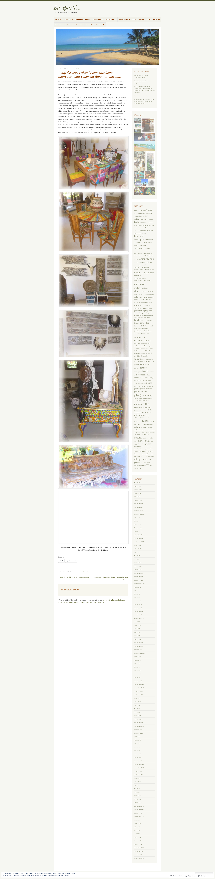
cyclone (140, 284)
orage (152, 378)
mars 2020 (137, 674)
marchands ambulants (140, 348)
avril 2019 (137, 712)
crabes (143, 276)
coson (137, 272)
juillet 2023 (137, 549)
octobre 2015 (138, 855)
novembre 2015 (139, 851)
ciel (147, 262)
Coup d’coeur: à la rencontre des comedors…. (73, 577)
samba (136, 430)
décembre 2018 (139, 722)
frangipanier (137, 308)
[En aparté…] (107, 47)
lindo (146, 341)
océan (136, 377)
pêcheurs (139, 415)
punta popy (141, 412)
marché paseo (141, 351)
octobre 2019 (138, 691)
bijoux (143, 230)
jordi (143, 331)
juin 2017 (137, 785)
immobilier (90, 25)
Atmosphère (68, 19)
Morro (136, 362)
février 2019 (138, 719)
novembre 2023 (139, 538)
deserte (147, 292)
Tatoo (140, 444)
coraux (137, 270)
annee (140, 213)
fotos (149, 306)
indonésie (150, 326)
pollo (143, 407)
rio (144, 425)
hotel (136, 320)
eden (145, 297)
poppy (148, 407)
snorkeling (145, 434)
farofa (141, 302)
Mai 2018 (137, 747)
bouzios (147, 239)
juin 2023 (137, 552)
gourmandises (138, 313)
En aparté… (67, 7)
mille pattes (144, 359)
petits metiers (146, 389)
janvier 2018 (138, 761)
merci (149, 353)
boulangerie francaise (140, 233)
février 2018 (138, 757)
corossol (151, 269)
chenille (150, 256)
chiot (136, 262)
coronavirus (144, 270)
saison (137, 427)
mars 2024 (137, 524)
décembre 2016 (139, 806)
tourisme (149, 451)
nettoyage (138, 372)
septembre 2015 (139, 858)
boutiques (139, 239)
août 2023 (137, 545)
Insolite (141, 19)
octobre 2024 (138, 510)
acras (143, 210)
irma (136, 328)
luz (149, 343)
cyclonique (139, 288)
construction (144, 267)
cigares (140, 265)
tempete (146, 444)
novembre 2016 (139, 809)
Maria (147, 350)
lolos (136, 343)
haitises (146, 315)
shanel (138, 434)
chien (142, 259)
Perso (149, 19)
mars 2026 (137, 486)
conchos (136, 267)
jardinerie (138, 331)
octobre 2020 (138, 649)
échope (136, 468)
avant (151, 219)
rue (147, 425)
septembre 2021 (139, 618)
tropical (150, 454)
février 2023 (138, 566)
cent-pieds (149, 253)
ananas (136, 213)
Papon (149, 380)
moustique (146, 362)
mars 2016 (137, 837)
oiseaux (146, 378)
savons (145, 430)
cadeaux (143, 245)
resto (145, 421)
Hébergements (124, 19)
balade (138, 222)
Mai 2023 (137, 556)
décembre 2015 (139, 848)
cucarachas (137, 278)
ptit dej (149, 410)
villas (144, 462)
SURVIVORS (143, 441)
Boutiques (79, 19)
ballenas (141, 226)
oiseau (141, 378)
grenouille (145, 313)
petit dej (137, 389)
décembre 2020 (139, 642)
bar (145, 226)
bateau (142, 228)
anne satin (147, 213)
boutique (139, 236)
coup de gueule (145, 273)
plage (138, 395)
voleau (141, 465)
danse (146, 288)
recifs (147, 418)
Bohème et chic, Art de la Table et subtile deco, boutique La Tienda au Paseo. (144, 101)
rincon (140, 424)
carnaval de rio (143, 251)
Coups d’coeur (97, 19)
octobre (148, 375)
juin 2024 (137, 517)
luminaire (144, 343)
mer (145, 353)
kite (146, 331)
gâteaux (136, 315)
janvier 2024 (138, 531)
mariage (137, 353)
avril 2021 (137, 636)
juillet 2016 (137, 823)
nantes (136, 368)
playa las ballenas (144, 398)
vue (144, 466)
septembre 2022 (139, 583)
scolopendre (151, 430)
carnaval (136, 251)
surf (135, 441)
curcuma (147, 281)
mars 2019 (137, 716)
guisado (150, 313)
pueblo (136, 412)
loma (140, 343)
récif (151, 425)
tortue (143, 451)
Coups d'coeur (87, 572)
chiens (150, 259)
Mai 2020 (137, 667)
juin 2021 (137, 629)
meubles (137, 356)
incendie (137, 326)
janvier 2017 (138, 802)
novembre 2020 (139, 646)
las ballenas (141, 334)
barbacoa (150, 226)
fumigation (149, 308)
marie (142, 353)
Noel (145, 371)
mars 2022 (137, 601)
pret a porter (142, 410)
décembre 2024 (139, 503)
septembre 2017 (139, 775)
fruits (143, 308)
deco (137, 291)
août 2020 (137, 656)
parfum (144, 383)
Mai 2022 (137, 594)
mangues (148, 346)
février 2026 (138, 490)
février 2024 (138, 528)
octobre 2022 (138, 580)
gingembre (148, 311)
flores (142, 306)
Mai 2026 (137, 483)
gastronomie (139, 311)
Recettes (156, 19)
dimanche (140, 294)
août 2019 (137, 698)
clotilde (144, 265)
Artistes (58, 19)
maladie (143, 346)
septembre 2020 (139, 653)
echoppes (138, 297)
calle (143, 248)
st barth (150, 438)
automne (145, 219)
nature (143, 367)
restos (151, 421)
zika (151, 465)
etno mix (148, 300)
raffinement (137, 418)
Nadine (148, 364)
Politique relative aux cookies (60, 875)
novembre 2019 (139, 688)
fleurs (137, 305)
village (137, 459)
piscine (144, 391)
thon (138, 449)
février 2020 (138, 677)
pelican (151, 386)
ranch (143, 418)
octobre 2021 (138, 615)
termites (137, 447)
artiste (137, 219)
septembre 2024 (139, 514)
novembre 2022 (139, 576)
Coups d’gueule (110, 19)
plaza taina (146, 400)
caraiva (148, 248)
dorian (146, 294)
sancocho (140, 430)
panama (140, 380)
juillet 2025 (137, 493)
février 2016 (138, 841)
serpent (148, 432)
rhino (135, 424)
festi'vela (145, 302)
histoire (147, 317)
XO (147, 465)
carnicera (151, 251)
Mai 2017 (137, 789)
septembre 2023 (139, 542)
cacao (136, 246)
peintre (145, 386)
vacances (137, 456)
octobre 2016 (138, 813)
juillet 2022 (137, 587)
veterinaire (150, 456)
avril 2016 (137, 834)
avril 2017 (137, 792)
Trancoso (138, 454)
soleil (137, 437)
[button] (137, 120)
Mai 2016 (137, 830)
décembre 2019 (139, 684)
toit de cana (137, 451)
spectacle (143, 438)
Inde (143, 325)
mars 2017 (137, 795)
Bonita (150, 230)
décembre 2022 (139, 573)
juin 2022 (137, 590)
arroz (143, 216)
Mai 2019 (137, 709)
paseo (149, 383)
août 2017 (137, 778)
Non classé (79, 25)
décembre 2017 (139, 764)
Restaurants (59, 25)
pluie (146, 404)
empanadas (150, 297)
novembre (140, 375)
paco (136, 380)
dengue (143, 292)
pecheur (137, 386)
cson (151, 276)
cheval (136, 259)
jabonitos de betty (143, 328)
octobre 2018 (138, 729)
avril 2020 (137, 670)
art (146, 216)
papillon (145, 380)
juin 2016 (137, 827)
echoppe (151, 294)
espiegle (142, 300)
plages (146, 395)
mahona (137, 346)
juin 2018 (137, 743)
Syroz (150, 441)
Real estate (100, 25)
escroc (136, 300)
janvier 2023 (138, 569)
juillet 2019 (137, 702)
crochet (147, 276)
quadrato (146, 415)
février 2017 (137, 799)
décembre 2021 (139, 611)
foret (146, 306)
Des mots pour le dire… (141, 96)
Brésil (87, 19)
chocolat (142, 262)
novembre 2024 (139, 507)
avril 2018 (137, 750)
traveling (144, 454)
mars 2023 (137, 563)
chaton (145, 255)
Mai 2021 (137, 632)
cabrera (150, 242)
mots (140, 362)
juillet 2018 (137, 740)
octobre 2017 (138, 771)
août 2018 (137, 736)
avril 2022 (137, 597)
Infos (134, 19)
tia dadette (149, 449)
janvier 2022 (138, 608)
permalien (104, 572)
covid (152, 273)
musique (141, 364)
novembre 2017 (139, 768)
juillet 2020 (137, 660)
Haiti (141, 315)
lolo (149, 341)
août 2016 (137, 820)
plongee (138, 404)
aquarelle (137, 216)
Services (70, 25)
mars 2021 (137, 639)
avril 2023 (137, 559)
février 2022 (138, 604)
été (140, 468)
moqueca (150, 359)
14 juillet (137, 210)
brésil (144, 242)
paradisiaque (138, 383)
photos (137, 391)
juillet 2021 (137, 625)
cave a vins (138, 253)
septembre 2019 (139, 695)
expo (136, 302)
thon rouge (143, 449)
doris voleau (75, 68)
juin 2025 (137, 496)
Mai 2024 (137, 521)
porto (136, 410)
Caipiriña (137, 249)
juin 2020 (137, 663)
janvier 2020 (138, 681)
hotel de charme (145, 320)
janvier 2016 (138, 844)
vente (143, 456)
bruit (140, 242)
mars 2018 (137, 754)
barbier (137, 228)
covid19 (137, 275)
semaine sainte (139, 432)
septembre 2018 (139, 733)
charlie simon (138, 256)
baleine (144, 223)
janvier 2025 (138, 500)
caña (144, 253)
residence (138, 421)
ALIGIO (148, 210)
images (136, 323)
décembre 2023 (139, 535)
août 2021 (137, 622)
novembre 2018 (139, 726)
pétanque (148, 412)
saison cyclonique (147, 427)
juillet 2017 (137, 782)
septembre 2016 (139, 816)
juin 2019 (137, 705)
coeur (149, 265)
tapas (135, 444)
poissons (138, 407)
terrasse (143, 447)
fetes (150, 303)
